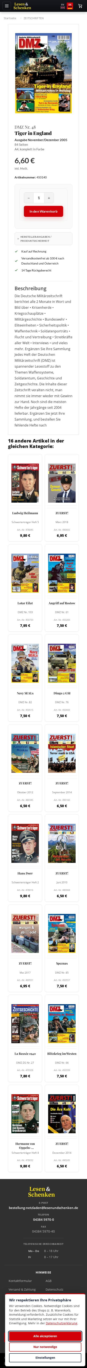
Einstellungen (45, 1358)
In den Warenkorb (44, 211)
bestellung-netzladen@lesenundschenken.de (43, 1208)
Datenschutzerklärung (61, 1323)
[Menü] (7, 6)
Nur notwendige (45, 1347)
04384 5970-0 (43, 1219)
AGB (49, 1281)
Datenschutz (54, 1289)
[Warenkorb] (80, 6)
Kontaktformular (20, 1281)
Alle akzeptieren (45, 1336)
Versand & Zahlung (22, 1289)
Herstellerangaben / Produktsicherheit (36, 238)
